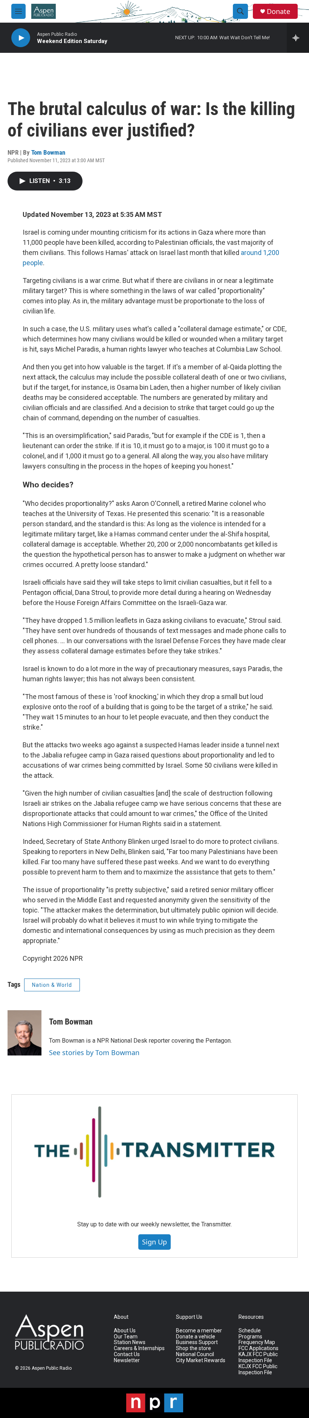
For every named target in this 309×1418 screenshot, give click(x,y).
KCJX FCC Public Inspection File (258, 1369)
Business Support (197, 1342)
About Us (125, 1331)
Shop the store (193, 1348)
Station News (129, 1342)
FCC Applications (258, 1348)
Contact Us (127, 1354)
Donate (278, 11)
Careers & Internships (139, 1348)
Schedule (250, 1331)
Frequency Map (257, 1342)
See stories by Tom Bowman (94, 1052)
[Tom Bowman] (24, 1032)
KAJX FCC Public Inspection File (258, 1357)
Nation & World (52, 985)
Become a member (199, 1331)
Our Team (126, 1337)
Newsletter (127, 1360)
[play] (21, 38)
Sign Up (154, 1241)
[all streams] (298, 38)
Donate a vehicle (195, 1337)
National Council (195, 1354)
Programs (250, 1337)
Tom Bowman (48, 152)
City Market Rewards (200, 1360)
